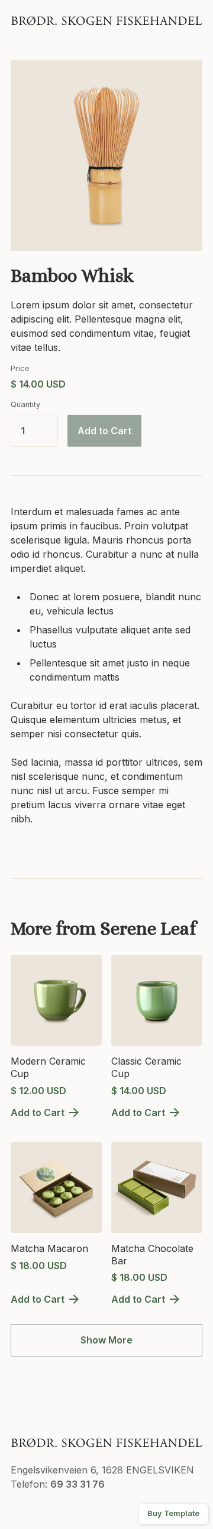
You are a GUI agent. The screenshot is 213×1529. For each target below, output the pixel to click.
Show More (106, 1340)
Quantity (25, 404)
